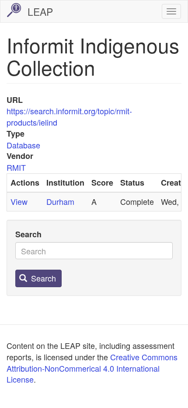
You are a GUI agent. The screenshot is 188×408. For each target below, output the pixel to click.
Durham (60, 201)
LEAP (40, 11)
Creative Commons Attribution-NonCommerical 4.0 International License (92, 368)
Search (28, 234)
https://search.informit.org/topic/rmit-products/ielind (69, 116)
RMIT (16, 167)
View (19, 201)
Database (23, 145)
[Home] (14, 10)
